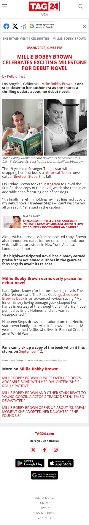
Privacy (45, 507)
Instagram (51, 184)
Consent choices (44, 513)
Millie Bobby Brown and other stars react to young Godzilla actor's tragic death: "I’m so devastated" (44, 396)
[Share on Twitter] (15, 26)
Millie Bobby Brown (69, 38)
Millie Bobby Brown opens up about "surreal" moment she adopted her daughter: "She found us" (44, 411)
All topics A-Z (44, 497)
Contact (44, 503)
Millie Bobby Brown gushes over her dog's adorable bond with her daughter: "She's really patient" (41, 381)
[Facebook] (44, 450)
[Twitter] (33, 450)
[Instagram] (56, 450)
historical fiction (58, 172)
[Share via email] (23, 26)
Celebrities (40, 38)
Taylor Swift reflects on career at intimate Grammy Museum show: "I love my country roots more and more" (53, 224)
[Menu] (4, 6)
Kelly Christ (16, 76)
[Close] (84, 26)
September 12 (30, 351)
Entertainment (15, 38)
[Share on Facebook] (6, 26)
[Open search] (81, 6)
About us (44, 518)
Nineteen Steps (25, 176)
